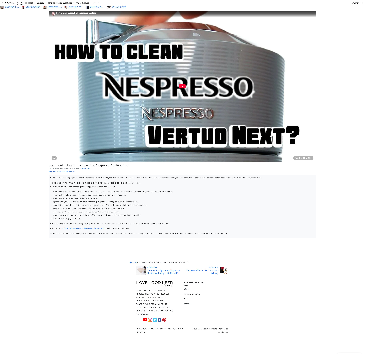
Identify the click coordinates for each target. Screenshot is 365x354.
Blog (185, 299)
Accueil (133, 262)
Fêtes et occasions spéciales (60, 3)
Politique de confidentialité (205, 329)
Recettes (29, 3)
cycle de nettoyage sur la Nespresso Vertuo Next (82, 228)
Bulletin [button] (355, 3)
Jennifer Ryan (85, 168)
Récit (186, 289)
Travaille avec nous (192, 294)
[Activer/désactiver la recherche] (361, 3)
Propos (96, 3)
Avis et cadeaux (82, 3)
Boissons (41, 3)
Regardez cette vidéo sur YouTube (62, 171)
